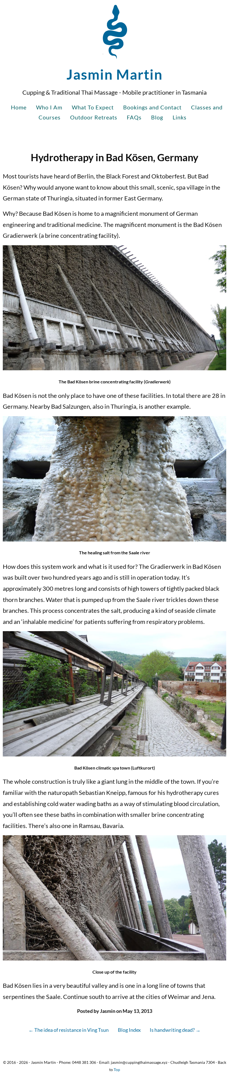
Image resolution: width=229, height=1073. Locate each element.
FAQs (134, 117)
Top (117, 1069)
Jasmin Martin (114, 74)
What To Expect (93, 107)
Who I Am (49, 107)
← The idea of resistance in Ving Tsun (68, 1030)
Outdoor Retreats (93, 117)
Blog (157, 117)
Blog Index (129, 1030)
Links (180, 117)
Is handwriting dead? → (175, 1030)
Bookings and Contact (152, 107)
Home (19, 107)
